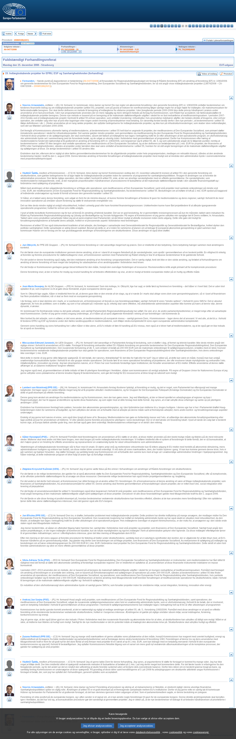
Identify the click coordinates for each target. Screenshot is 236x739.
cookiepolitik (175, 732)
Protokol (228, 74)
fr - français (179, 26)
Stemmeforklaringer (129, 52)
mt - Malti (203, 26)
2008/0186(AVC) (21, 40)
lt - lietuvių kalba (196, 26)
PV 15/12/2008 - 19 (69, 49)
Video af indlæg (209, 74)
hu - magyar (200, 26)
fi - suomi (228, 26)
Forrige (21, 34)
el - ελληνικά (172, 26)
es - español (154, 26)
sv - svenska (231, 26)
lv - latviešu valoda (193, 26)
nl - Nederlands (207, 26)
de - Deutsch (165, 26)
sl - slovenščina (224, 26)
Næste (30, 34)
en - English (175, 26)
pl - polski (210, 26)
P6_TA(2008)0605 (186, 49)
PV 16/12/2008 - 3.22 (129, 49)
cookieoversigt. (201, 732)
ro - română (217, 26)
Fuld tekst (47, 34)
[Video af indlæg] (9, 118)
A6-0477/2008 (10, 49)
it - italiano (189, 26)
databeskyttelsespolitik (148, 732)
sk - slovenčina (221, 26)
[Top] (231, 99)
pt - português (214, 26)
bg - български (151, 26)
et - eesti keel (168, 26)
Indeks (8, 34)
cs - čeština (158, 26)
